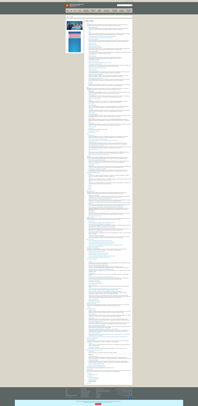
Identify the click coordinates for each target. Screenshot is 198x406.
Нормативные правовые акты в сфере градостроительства (98, 253)
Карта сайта (89, 383)
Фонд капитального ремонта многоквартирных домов (96, 366)
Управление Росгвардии (93, 284)
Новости (90, 99)
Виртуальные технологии (128, 395)
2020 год (90, 174)
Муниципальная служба (93, 141)
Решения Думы (91, 122)
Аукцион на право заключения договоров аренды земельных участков (100, 240)
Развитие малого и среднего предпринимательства (97, 67)
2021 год (90, 177)
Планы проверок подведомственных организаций (97, 159)
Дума (88, 87)
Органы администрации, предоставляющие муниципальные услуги (100, 198)
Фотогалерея (91, 81)
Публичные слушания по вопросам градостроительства (98, 254)
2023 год (90, 185)
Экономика (90, 83)
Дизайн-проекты (91, 351)
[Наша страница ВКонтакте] (129, 394)
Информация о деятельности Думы (95, 98)
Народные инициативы (92, 56)
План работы (91, 108)
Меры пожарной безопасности (92, 338)
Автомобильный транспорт (93, 27)
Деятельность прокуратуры (91, 303)
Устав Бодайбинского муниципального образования (97, 168)
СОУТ (90, 150)
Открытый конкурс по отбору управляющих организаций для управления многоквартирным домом (105, 244)
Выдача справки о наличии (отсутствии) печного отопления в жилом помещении (102, 36)
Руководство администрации (93, 149)
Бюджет (90, 30)
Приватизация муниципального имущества (96, 246)
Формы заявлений (92, 211)
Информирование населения (92, 258)
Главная (67, 388)
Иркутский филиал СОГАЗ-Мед (94, 280)
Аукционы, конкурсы (90, 239)
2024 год (90, 186)
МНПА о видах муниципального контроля (96, 321)
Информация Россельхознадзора (94, 301)
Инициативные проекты (93, 44)
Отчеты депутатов (92, 103)
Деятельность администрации (94, 377)
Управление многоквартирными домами (95, 74)
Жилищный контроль (92, 310)
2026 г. (90, 307)
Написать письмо (91, 220)
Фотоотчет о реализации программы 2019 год (96, 363)
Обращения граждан (90, 217)
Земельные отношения (92, 42)
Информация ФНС (92, 272)
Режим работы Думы (92, 132)
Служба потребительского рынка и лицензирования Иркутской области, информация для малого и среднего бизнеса (108, 295)
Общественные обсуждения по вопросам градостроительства (99, 257)
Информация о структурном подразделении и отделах (98, 138)
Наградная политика (92, 54)
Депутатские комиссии (92, 94)
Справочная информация (93, 70)
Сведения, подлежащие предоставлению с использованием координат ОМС (102, 255)
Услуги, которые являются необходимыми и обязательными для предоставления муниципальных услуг (106, 207)
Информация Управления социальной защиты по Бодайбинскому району (101, 269)
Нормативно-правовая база (93, 356)
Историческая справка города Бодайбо (95, 47)
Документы (89, 156)
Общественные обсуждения (93, 359)
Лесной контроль (91, 317)
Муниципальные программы (93, 50)
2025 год (90, 188)
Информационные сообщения (94, 378)
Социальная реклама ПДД (93, 374)
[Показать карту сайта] (131, 1)
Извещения (90, 343)
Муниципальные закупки (91, 339)
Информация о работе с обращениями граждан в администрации (100, 223)
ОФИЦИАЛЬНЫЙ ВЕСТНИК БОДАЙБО (93, 172)
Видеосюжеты (89, 372)
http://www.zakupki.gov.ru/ (96, 345)
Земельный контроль (92, 313)
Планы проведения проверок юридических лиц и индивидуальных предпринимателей (103, 328)
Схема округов (91, 128)
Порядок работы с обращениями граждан (96, 231)
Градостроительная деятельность (92, 247)
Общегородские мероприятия (94, 60)
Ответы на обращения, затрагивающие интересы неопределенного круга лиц (102, 222)
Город (88, 23)
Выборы (90, 32)
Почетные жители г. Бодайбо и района (95, 63)
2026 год (90, 189)
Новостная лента (90, 375)
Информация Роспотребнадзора (94, 300)
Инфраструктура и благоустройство (95, 45)
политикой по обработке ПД (107, 402)
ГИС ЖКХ (90, 261)
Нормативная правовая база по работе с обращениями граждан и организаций (102, 227)
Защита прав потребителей (93, 299)
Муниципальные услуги (91, 191)
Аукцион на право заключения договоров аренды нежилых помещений (101, 243)
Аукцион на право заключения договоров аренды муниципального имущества (102, 241)
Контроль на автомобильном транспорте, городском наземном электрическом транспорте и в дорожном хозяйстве (108, 336)
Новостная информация (93, 380)
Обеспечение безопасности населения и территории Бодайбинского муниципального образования (105, 291)
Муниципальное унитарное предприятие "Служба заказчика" (99, 154)
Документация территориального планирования (97, 251)
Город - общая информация (93, 39)
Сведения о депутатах (92, 126)
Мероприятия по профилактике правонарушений (97, 325)
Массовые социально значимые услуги (95, 215)
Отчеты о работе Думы (92, 105)
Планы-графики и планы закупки (94, 347)
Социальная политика (92, 69)
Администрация (91, 135)
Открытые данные (90, 369)
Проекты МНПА (91, 165)
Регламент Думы (91, 118)
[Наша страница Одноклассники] (131, 394)
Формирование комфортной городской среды (94, 349)
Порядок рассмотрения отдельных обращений (96, 235)
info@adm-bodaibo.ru (129, 391)
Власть (88, 133)
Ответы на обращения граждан (94, 130)
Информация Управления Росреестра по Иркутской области (99, 265)
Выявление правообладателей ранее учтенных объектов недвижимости (101, 37)
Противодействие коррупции (93, 114)
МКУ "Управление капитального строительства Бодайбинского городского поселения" (103, 140)
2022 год (90, 181)
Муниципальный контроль (91, 308)
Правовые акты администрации (94, 163)
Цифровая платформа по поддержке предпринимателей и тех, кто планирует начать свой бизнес (105, 288)
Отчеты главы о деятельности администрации (96, 145)
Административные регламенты (94, 194)
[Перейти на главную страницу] (127, 1)
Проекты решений (92, 112)
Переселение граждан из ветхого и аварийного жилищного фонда (100, 62)
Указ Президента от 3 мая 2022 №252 (95, 283)
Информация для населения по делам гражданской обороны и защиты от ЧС (102, 276)
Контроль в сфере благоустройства (94, 332)
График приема (91, 90)
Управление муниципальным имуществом (96, 78)
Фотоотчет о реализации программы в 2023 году (97, 365)
